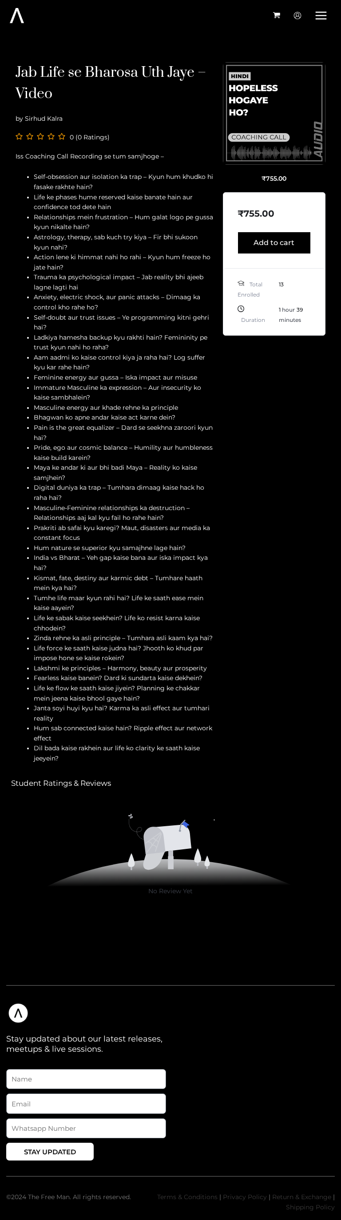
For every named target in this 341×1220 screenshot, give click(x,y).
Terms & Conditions (187, 1196)
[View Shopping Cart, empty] (277, 15)
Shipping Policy (310, 1207)
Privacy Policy (245, 1196)
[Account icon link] (297, 16)
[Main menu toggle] (321, 15)
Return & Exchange (301, 1196)
